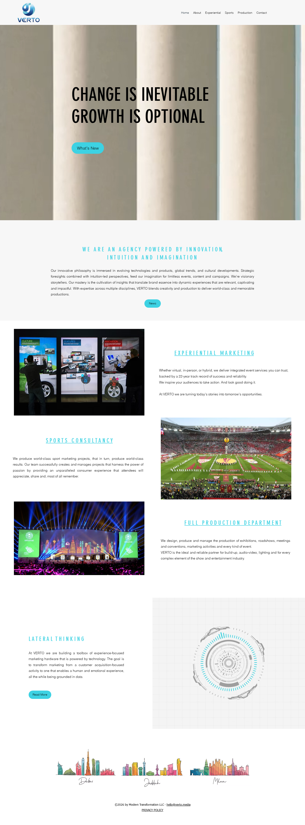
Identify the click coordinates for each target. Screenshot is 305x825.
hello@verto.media (178, 804)
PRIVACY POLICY (152, 810)
